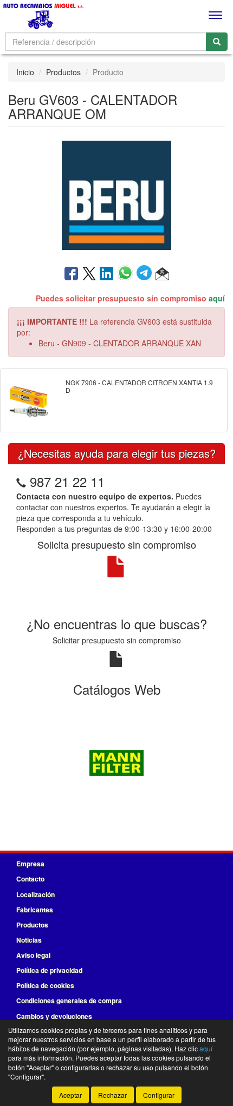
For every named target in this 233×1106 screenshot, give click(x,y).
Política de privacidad (49, 970)
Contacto (30, 879)
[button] (162, 274)
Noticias (29, 940)
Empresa (30, 863)
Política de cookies (45, 985)
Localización (35, 894)
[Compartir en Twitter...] (89, 274)
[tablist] (116, 761)
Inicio (25, 72)
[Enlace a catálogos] (116, 761)
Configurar (158, 1095)
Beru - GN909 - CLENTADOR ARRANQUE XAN (119, 343)
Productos (63, 72)
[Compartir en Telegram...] (146, 274)
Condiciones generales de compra (69, 1000)
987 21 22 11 (67, 481)
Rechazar (112, 1095)
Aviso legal (33, 955)
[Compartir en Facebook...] (71, 274)
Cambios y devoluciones (54, 1016)
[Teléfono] (21, 481)
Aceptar (70, 1095)
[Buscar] (217, 41)
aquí (217, 298)
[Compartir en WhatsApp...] (127, 274)
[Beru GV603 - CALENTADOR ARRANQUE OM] (116, 194)
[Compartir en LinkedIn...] (107, 274)
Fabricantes (34, 909)
